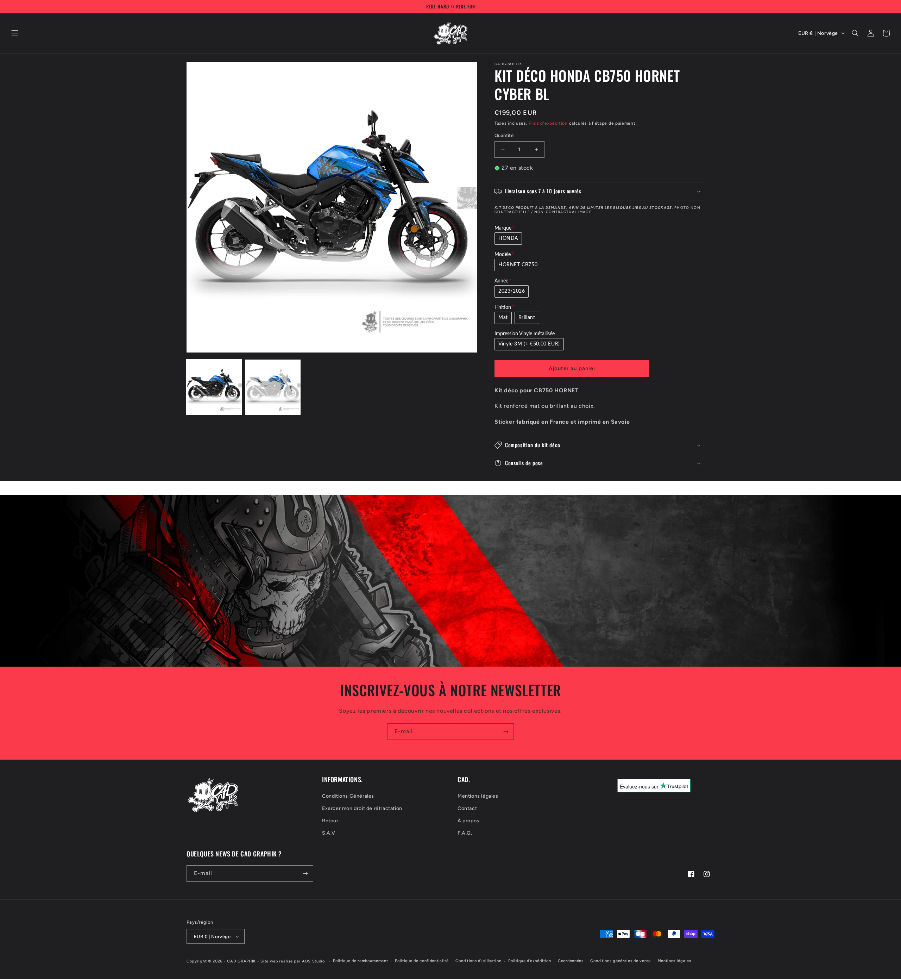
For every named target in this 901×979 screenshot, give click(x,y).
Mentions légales (478, 796)
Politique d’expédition (529, 961)
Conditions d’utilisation (478, 961)
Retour (330, 821)
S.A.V (328, 833)
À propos (468, 821)
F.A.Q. (465, 833)
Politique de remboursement (360, 961)
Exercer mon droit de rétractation (362, 808)
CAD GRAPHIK (241, 961)
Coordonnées (571, 961)
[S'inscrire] (505, 731)
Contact (467, 808)
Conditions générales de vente (620, 961)
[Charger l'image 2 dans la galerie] (273, 387)
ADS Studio (313, 961)
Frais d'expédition (548, 123)
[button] (15, 33)
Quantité (503, 135)
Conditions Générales (348, 796)
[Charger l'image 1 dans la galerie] (214, 387)
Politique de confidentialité (422, 961)
